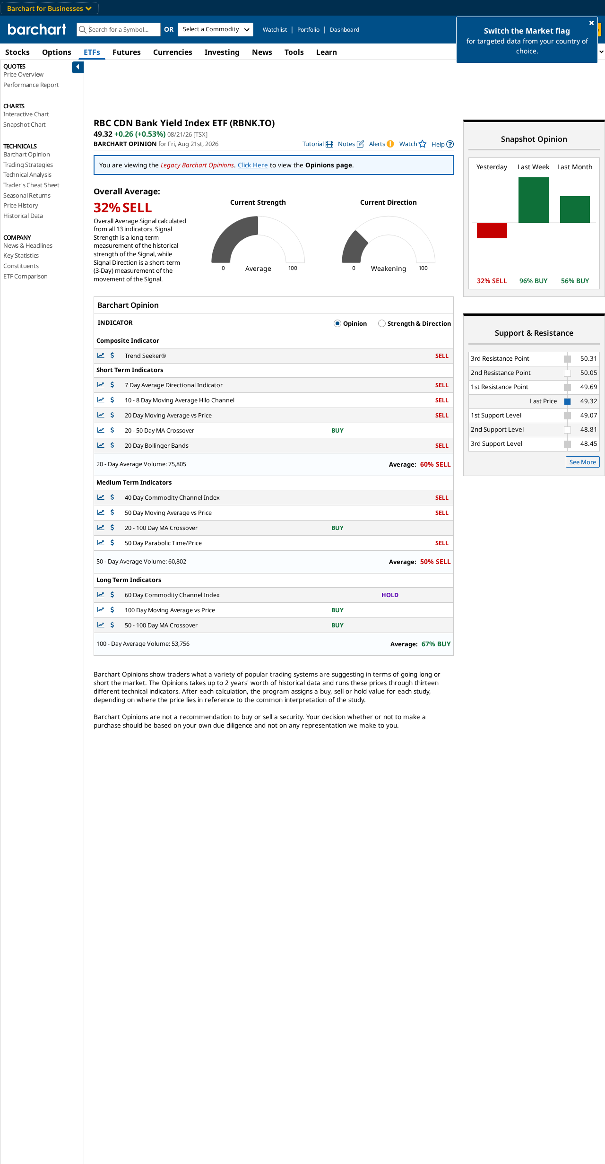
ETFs (92, 52)
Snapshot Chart (24, 124)
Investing (222, 52)
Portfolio (308, 30)
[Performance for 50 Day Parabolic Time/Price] (112, 543)
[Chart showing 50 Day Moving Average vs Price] (101, 513)
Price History (20, 205)
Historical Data (23, 215)
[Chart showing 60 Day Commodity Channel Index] (101, 595)
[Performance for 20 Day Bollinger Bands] (112, 446)
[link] (317, 143)
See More (583, 462)
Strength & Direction (418, 323)
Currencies (172, 52)
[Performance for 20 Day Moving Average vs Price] (112, 415)
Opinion (354, 323)
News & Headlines (27, 245)
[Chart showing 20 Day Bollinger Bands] (101, 446)
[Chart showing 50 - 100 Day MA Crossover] (101, 625)
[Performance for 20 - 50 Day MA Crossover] (112, 430)
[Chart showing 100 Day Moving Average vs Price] (101, 610)
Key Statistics (21, 255)
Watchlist (275, 30)
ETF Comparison (25, 276)
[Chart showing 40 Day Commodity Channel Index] (101, 498)
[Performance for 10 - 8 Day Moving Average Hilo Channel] (112, 400)
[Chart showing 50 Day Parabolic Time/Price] (101, 543)
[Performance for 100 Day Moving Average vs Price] (112, 610)
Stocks (17, 52)
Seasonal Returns (27, 195)
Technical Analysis (27, 174)
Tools (294, 52)
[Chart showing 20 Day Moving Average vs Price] (101, 415)
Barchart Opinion (26, 154)
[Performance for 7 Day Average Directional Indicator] (112, 385)
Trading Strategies (27, 164)
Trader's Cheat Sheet (31, 185)
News (262, 52)
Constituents (21, 265)
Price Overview (23, 74)
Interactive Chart (26, 114)
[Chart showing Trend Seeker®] (101, 356)
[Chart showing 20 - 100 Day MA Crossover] (101, 528)
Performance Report (31, 84)
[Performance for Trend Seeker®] (112, 356)
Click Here (253, 165)
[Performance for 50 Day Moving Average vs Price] (112, 513)
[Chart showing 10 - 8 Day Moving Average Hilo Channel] (101, 400)
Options (56, 52)
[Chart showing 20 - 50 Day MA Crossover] (101, 430)
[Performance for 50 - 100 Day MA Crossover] (112, 625)
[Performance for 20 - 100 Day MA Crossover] (112, 528)
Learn (326, 52)
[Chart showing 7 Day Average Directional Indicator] (101, 385)
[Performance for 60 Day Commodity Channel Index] (112, 595)
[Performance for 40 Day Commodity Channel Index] (112, 498)
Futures (126, 52)
